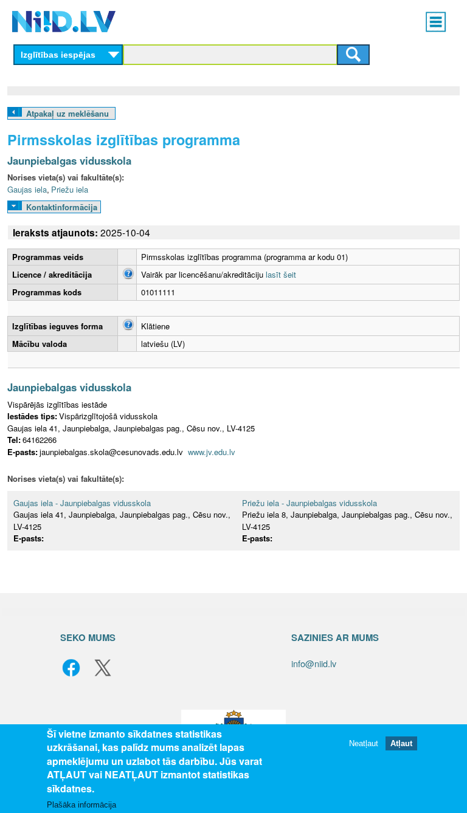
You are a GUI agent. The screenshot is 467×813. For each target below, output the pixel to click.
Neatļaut (363, 743)
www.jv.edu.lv (211, 452)
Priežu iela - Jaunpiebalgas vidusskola (309, 503)
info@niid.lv (313, 663)
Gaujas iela (27, 189)
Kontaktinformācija (61, 207)
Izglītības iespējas (58, 55)
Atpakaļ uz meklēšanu (67, 113)
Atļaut (401, 743)
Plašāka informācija (81, 804)
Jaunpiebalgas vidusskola (69, 160)
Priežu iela (69, 189)
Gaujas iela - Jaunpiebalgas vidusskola (82, 503)
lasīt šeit (281, 274)
